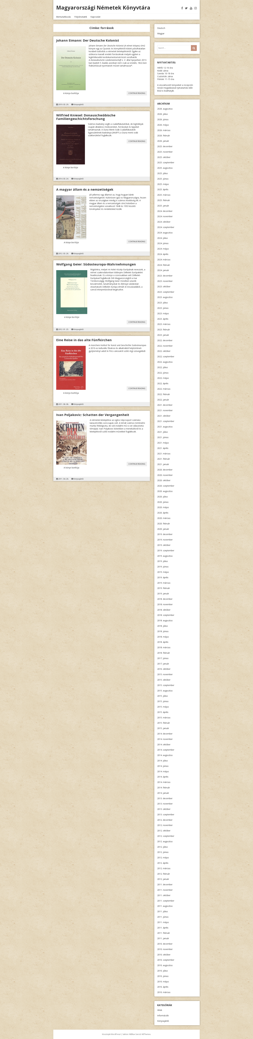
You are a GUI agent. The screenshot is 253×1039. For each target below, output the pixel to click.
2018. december (164, 599)
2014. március (163, 782)
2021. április (162, 448)
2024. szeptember (165, 227)
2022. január (163, 399)
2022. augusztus (165, 361)
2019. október (163, 545)
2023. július (162, 302)
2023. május (163, 313)
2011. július (162, 911)
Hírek (159, 1010)
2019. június (163, 566)
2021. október (163, 415)
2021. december (164, 405)
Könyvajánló (78, 105)
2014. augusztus (165, 755)
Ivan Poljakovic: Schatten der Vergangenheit (92, 414)
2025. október (163, 157)
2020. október (163, 480)
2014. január (163, 793)
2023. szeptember (165, 291)
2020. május (163, 507)
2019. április (162, 577)
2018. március (163, 647)
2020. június (163, 502)
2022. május (163, 378)
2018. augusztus (165, 620)
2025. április (162, 189)
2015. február (163, 722)
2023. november (165, 281)
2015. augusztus (165, 690)
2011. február (163, 933)
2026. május (163, 124)
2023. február (163, 329)
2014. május (163, 771)
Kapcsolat (95, 16)
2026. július (162, 114)
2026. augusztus (165, 108)
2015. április (162, 712)
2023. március (163, 324)
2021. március (163, 453)
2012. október (163, 830)
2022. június (163, 372)
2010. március (163, 992)
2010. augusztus (165, 965)
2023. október (163, 286)
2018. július (162, 625)
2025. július (162, 173)
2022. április (162, 383)
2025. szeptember (165, 162)
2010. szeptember (165, 959)
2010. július (162, 970)
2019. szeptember (165, 550)
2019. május (163, 572)
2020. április (162, 512)
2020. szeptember (165, 485)
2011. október (163, 895)
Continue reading (137, 93)
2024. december (164, 211)
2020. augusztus (165, 491)
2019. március (163, 582)
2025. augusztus (165, 167)
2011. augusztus (165, 906)
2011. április (162, 927)
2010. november (165, 949)
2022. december (164, 340)
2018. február (163, 652)
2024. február (163, 265)
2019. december (164, 534)
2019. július (162, 561)
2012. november (165, 825)
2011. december (164, 884)
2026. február (163, 135)
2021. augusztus (165, 426)
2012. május (163, 857)
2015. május (163, 706)
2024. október (163, 221)
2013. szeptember (165, 814)
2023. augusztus (165, 297)
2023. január (163, 335)
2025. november (165, 151)
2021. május (163, 442)
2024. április (162, 254)
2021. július (162, 431)
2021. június (163, 437)
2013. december (164, 798)
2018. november (165, 604)
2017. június (163, 658)
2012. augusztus (165, 841)
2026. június (163, 119)
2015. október (163, 679)
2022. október (163, 351)
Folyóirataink (80, 16)
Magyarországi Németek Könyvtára (103, 7)
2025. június (163, 178)
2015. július (162, 695)
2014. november (165, 739)
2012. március (163, 868)
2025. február (163, 200)
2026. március (163, 130)
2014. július (162, 760)
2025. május (163, 184)
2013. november (165, 803)
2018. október (163, 609)
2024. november (165, 216)
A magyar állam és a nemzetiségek (84, 189)
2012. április (162, 863)
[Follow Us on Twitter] (186, 8)
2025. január (163, 205)
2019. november (165, 539)
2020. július (162, 496)
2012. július (162, 846)
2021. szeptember (165, 421)
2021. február (163, 458)
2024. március (163, 259)
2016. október (163, 669)
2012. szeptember (165, 836)
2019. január (163, 593)
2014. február (163, 787)
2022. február (163, 394)
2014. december (164, 733)
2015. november (165, 674)
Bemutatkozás (63, 16)
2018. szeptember (165, 615)
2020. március (163, 518)
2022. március (163, 388)
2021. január (163, 464)
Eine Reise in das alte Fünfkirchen (84, 340)
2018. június (163, 631)
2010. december (164, 943)
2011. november (165, 889)
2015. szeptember (165, 685)
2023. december (164, 275)
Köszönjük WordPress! (111, 1034)
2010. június (163, 976)
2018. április (162, 642)
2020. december (164, 469)
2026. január (163, 141)
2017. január (163, 663)
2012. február (163, 873)
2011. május (163, 922)
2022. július (162, 367)
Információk (163, 1015)
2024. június (163, 243)
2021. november (165, 410)
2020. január (163, 529)
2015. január (163, 728)
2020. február (163, 523)
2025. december (164, 146)
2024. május (163, 248)
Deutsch (161, 28)
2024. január (163, 270)
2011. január (163, 938)
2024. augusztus (165, 232)
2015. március (163, 717)
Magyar (160, 33)
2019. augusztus (165, 555)
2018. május (163, 636)
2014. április (162, 776)
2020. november (165, 475)
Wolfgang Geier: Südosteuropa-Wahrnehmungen (96, 264)
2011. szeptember (165, 900)
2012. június (163, 852)
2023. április (162, 318)
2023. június (163, 308)
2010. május (163, 981)
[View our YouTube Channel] (191, 8)
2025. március (163, 194)
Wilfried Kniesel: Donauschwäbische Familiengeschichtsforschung (85, 117)
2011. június (163, 916)
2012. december (164, 819)
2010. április (162, 986)
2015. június (163, 701)
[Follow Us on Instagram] (195, 8)
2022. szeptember (165, 356)
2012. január (163, 879)
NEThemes (146, 1034)
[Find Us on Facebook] (182, 8)
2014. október (163, 744)
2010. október (163, 954)
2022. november (165, 345)
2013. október (163, 809)
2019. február (163, 588)
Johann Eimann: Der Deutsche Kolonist (87, 40)
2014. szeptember (165, 749)
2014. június (163, 766)
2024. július (162, 238)
